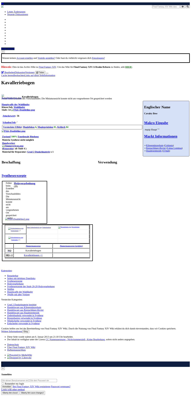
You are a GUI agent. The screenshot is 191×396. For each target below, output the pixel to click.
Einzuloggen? (98, 58)
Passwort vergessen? (60, 386)
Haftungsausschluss (16, 350)
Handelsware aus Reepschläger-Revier (25, 310)
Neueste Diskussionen (17, 14)
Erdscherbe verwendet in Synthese (23, 323)
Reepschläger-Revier (156, 148)
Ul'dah (166, 151)
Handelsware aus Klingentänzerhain (24, 307)
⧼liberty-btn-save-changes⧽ (32, 393)
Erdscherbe (14, 240)
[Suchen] (187, 6)
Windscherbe (14, 231)
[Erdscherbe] (15, 237)
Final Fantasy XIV (47, 67)
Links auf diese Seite (34, 75)
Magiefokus (29, 127)
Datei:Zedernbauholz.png (34, 227)
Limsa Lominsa (174, 148)
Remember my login (14, 383)
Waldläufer (19, 107)
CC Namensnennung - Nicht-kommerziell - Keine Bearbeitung (75, 339)
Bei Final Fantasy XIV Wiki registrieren (31, 386)
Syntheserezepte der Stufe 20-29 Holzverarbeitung (31, 286)
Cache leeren (7, 75)
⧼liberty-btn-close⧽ (10, 393)
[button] (11, 331)
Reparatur (8, 148)
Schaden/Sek (9, 122)
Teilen (41, 72)
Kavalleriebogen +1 (33, 255)
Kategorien (6, 270)
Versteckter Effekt (12, 127)
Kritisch (61, 127)
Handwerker (8, 143)
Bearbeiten (9, 72)
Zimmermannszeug (33, 246)
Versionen (29, 72)
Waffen (10, 289)
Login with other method (13, 389)
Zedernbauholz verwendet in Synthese (25, 315)
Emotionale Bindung (28, 136)
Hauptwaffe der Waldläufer (20, 292)
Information (49, 75)
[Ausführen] (182, 6)
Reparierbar (12, 275)
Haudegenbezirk (154, 151)
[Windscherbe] (15, 228)
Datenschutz (13, 344)
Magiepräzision (45, 127)
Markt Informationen (160, 136)
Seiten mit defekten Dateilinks (21, 278)
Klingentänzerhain (154, 145)
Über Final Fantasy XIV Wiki (21, 347)
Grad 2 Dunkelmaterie (38, 152)
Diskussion (20, 72)
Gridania (169, 145)
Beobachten (19, 75)
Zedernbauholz (46, 227)
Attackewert (9, 116)
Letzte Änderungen (16, 11)
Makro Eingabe (156, 123)
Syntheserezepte (14, 175)
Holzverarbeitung (15, 283)
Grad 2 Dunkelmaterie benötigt (21, 304)
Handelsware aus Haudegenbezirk (23, 312)
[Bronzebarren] (64, 227)
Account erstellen (24, 58)
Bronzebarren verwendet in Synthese (24, 318)
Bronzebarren (75, 227)
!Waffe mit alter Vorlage (18, 294)
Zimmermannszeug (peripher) (71, 246)
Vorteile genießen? (46, 58)
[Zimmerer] (12, 146)
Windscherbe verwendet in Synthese (24, 321)
